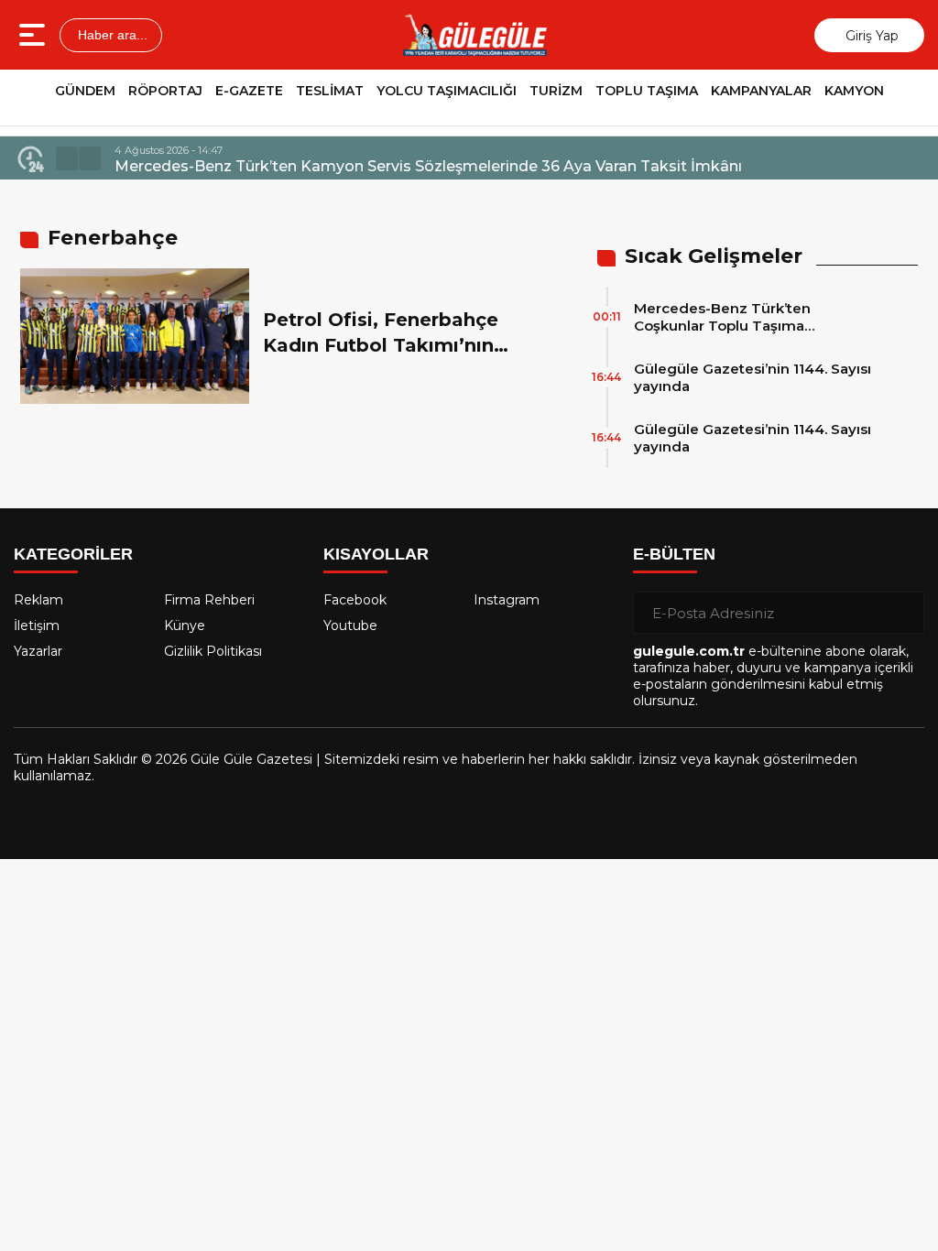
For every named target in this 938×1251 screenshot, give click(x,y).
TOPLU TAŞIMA (646, 90)
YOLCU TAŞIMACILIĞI (446, 90)
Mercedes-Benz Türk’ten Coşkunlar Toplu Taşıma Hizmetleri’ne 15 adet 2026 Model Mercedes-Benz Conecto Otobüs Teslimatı (752, 316)
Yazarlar (38, 651)
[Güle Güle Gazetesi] (474, 35)
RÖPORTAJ (165, 90)
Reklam (38, 600)
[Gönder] (903, 613)
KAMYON (854, 90)
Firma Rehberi (209, 600)
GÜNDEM (85, 90)
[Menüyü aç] (34, 34)
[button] (67, 158)
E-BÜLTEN (674, 554)
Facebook (355, 600)
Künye (184, 625)
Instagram (507, 600)
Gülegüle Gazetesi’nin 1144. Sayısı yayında (752, 377)
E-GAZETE (249, 90)
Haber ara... (110, 34)
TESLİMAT (330, 90)
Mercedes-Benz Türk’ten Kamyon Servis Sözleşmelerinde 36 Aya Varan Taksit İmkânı (428, 166)
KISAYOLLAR (376, 554)
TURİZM (556, 90)
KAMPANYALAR (761, 90)
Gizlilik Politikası (213, 651)
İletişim (37, 625)
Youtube (350, 625)
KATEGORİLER (73, 554)
